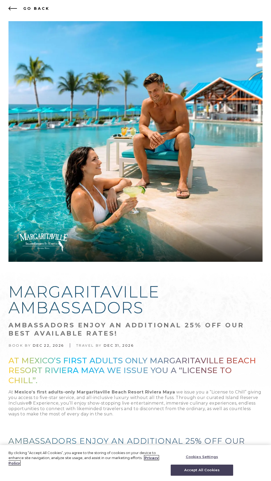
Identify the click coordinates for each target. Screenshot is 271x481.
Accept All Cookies (202, 470)
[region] (135, 463)
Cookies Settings (202, 457)
